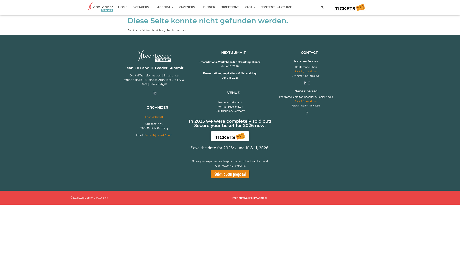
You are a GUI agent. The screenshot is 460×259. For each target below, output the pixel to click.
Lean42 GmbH (154, 117)
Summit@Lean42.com (158, 135)
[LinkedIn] (155, 93)
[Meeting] (309, 83)
